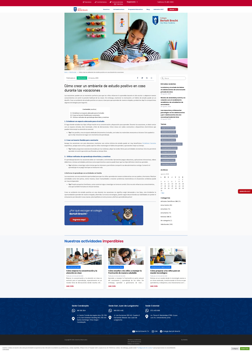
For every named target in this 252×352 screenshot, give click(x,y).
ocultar (93, 109)
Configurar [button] (235, 348)
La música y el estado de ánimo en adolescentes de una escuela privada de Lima (173, 89)
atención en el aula (73, 267)
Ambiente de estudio (168, 132)
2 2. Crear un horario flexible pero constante (85, 115)
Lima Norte (164, 213)
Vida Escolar (72, 72)
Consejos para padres (169, 156)
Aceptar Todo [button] (244, 348)
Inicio (66, 72)
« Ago (162, 193)
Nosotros (106, 9)
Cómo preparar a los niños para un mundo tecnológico (165, 271)
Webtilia (185, 340)
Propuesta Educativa (135, 9)
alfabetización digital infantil (160, 267)
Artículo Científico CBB (169, 136)
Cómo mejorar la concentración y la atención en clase (81, 271)
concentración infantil (169, 148)
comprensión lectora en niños (172, 144)
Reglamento (131, 2)
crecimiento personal (169, 164)
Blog (148, 9)
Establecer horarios (149, 143)
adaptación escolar (168, 128)
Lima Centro (165, 205)
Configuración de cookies (145, 348)
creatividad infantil (168, 160)
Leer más (70, 286)
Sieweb (173, 9)
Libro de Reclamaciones (134, 342)
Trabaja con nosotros (133, 344)
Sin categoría (165, 221)
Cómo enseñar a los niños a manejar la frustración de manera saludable (125, 271)
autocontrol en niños (116, 267)
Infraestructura (118, 9)
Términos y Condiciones (134, 340)
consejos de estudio (168, 152)
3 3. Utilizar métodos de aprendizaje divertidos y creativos (89, 117)
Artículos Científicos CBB (169, 201)
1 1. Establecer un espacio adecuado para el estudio (87, 113)
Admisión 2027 (159, 9)
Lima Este (164, 209)
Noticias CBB (165, 217)
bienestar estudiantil (168, 140)
